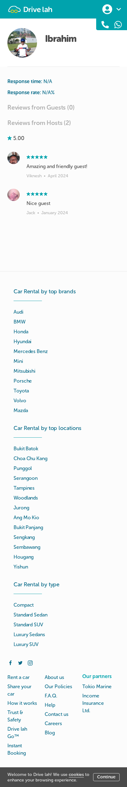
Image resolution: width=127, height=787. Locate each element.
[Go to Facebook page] (10, 662)
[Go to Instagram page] (30, 662)
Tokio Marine (97, 686)
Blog (50, 733)
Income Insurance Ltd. (93, 703)
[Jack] (13, 195)
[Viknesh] (13, 158)
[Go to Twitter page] (20, 662)
